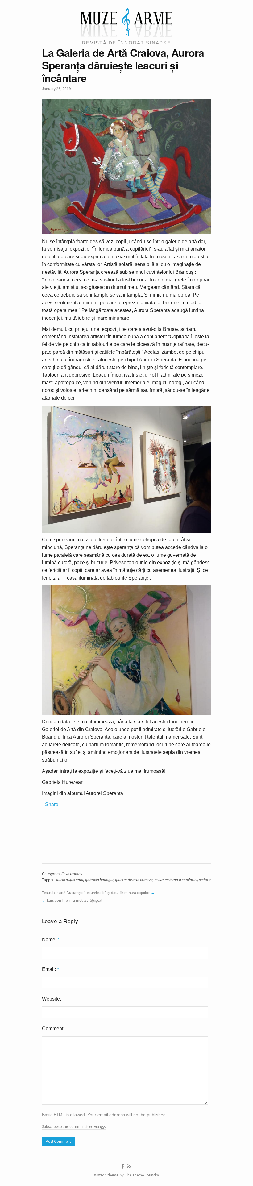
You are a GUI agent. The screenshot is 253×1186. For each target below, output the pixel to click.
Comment (52, 1028)
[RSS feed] (129, 1166)
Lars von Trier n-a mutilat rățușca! (74, 900)
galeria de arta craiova (134, 879)
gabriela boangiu (99, 879)
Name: (51, 939)
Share (51, 804)
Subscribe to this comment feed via (74, 1127)
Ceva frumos (71, 873)
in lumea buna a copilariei (176, 879)
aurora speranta (69, 879)
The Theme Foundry (142, 1175)
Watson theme (106, 1175)
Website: (51, 998)
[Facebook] (123, 1166)
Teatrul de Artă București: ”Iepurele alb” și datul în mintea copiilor (96, 892)
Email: (50, 969)
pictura (205, 879)
